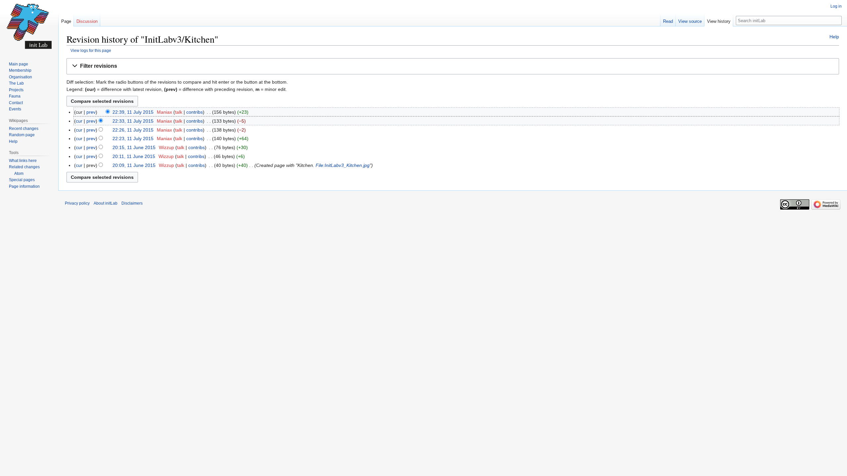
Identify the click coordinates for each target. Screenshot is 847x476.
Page (66, 21)
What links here (23, 160)
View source (690, 21)
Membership (20, 70)
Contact (16, 102)
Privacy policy (77, 203)
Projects (16, 90)
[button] (452, 66)
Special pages (22, 180)
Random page (22, 135)
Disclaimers (132, 203)
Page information (24, 186)
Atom (18, 173)
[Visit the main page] (29, 26)
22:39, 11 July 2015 (133, 112)
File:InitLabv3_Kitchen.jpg (343, 165)
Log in (836, 6)
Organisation (20, 77)
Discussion (87, 21)
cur (79, 121)
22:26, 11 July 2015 (133, 130)
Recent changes (23, 128)
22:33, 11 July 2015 (133, 121)
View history (719, 21)
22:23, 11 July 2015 (133, 138)
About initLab (105, 203)
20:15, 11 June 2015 (134, 147)
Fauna (15, 96)
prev (91, 112)
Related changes (24, 167)
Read (668, 21)
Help (834, 36)
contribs (194, 112)
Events (15, 109)
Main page (18, 64)
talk (178, 112)
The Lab (16, 83)
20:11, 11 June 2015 (133, 156)
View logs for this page (90, 50)
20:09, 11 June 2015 (134, 165)
